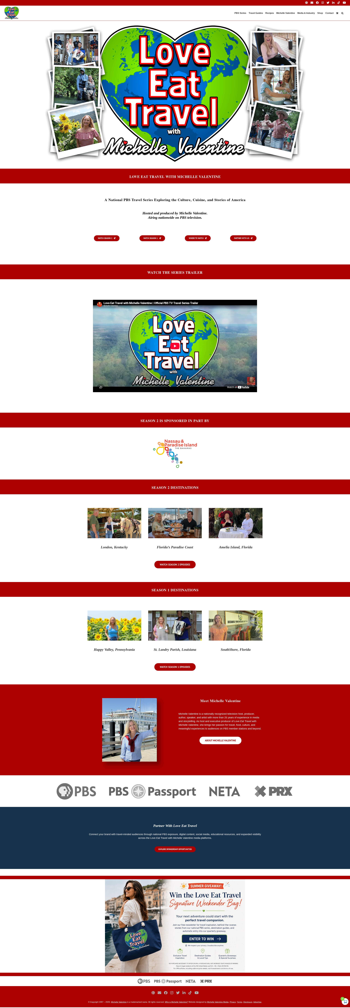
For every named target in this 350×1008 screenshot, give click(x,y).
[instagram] (171, 992)
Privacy (233, 1002)
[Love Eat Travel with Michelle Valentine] (175, 22)
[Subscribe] (159, 992)
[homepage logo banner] (175, 977)
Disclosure (247, 1002)
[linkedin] (184, 992)
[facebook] (165, 992)
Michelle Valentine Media (218, 1002)
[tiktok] (190, 992)
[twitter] (178, 992)
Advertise (257, 1002)
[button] (342, 13)
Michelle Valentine (119, 1002)
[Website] (153, 992)
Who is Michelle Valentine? (176, 1002)
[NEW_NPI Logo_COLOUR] (175, 439)
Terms (239, 1002)
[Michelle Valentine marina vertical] (129, 699)
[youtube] (197, 992)
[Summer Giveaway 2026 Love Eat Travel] (175, 880)
